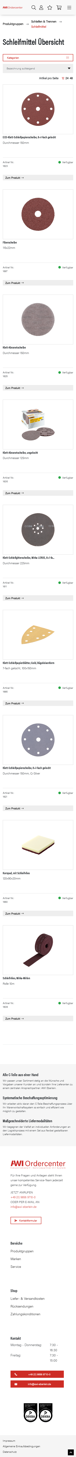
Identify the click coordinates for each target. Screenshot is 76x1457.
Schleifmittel (38, 26)
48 (71, 78)
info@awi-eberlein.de (24, 1207)
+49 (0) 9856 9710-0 (23, 1197)
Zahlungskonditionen (25, 1314)
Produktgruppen (13, 24)
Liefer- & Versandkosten (28, 1298)
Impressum (9, 1440)
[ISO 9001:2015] (46, 1412)
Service (16, 1266)
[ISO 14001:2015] (30, 1412)
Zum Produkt (12, 177)
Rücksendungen (22, 1306)
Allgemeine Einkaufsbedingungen (21, 1446)
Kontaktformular (28, 1220)
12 (63, 78)
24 (66, 78)
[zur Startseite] (13, 7)
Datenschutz (10, 1451)
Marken (16, 1258)
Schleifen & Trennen (43, 21)
